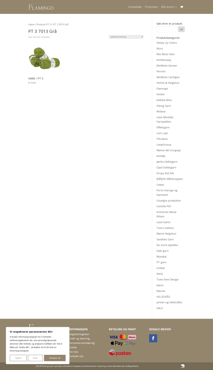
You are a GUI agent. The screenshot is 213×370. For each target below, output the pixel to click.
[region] (38, 345)
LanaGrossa (163, 144)
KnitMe (160, 156)
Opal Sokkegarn (166, 167)
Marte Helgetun (166, 233)
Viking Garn (163, 106)
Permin (160, 71)
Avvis (35, 358)
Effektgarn (163, 127)
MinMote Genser (166, 65)
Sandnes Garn (165, 239)
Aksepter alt (54, 358)
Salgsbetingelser (79, 334)
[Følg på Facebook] (153, 338)
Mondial (161, 256)
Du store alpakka (167, 245)
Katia (159, 273)
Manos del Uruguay (168, 150)
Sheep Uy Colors (166, 42)
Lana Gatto (163, 222)
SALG (159, 308)
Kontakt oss (76, 356)
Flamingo (162, 88)
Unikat (160, 268)
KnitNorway (163, 60)
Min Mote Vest (165, 54)
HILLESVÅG (163, 296)
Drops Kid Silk (165, 173)
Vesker (160, 94)
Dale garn (162, 251)
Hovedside (135, 7)
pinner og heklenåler (169, 302)
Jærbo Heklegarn (166, 161)
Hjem (31, 24)
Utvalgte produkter (168, 200)
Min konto (167, 7)
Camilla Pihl (163, 206)
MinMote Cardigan (168, 77)
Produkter (151, 7)
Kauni (159, 285)
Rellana (160, 111)
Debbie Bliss (164, 100)
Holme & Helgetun (167, 83)
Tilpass (18, 358)
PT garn (161, 262)
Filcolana (162, 139)
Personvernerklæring (82, 343)
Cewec (160, 184)
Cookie (73, 347)
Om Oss (73, 352)
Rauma (160, 291)
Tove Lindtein (165, 228)
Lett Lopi (162, 133)
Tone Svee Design (167, 279)
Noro (159, 48)
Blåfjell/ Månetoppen (169, 179)
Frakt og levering (79, 338)
